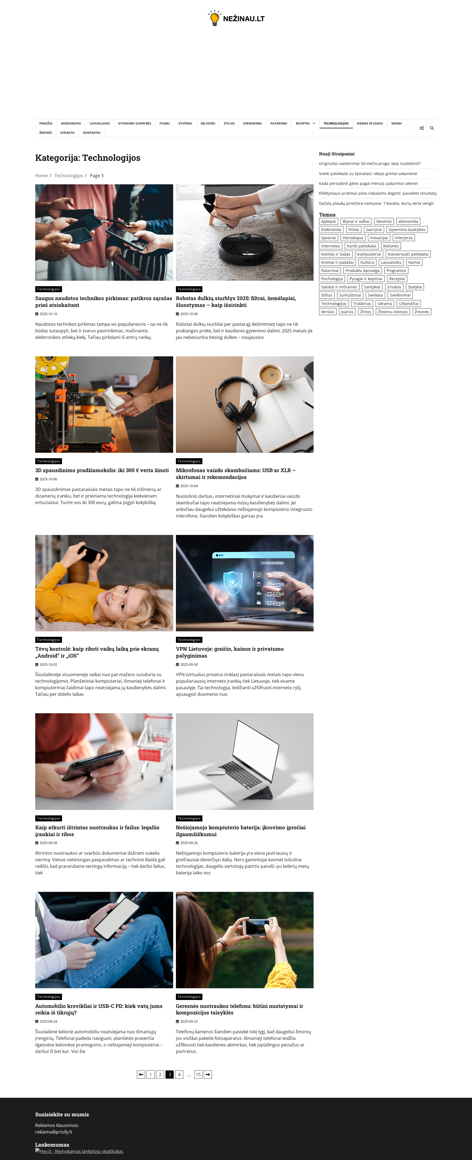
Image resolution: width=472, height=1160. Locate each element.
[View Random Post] (421, 128)
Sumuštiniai (350, 295)
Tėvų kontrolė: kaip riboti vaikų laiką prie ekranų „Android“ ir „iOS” (97, 652)
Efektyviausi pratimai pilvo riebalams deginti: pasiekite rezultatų (378, 193)
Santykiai (372, 286)
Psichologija (332, 278)
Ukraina (385, 303)
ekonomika (408, 221)
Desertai (384, 221)
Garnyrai (374, 229)
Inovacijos (379, 237)
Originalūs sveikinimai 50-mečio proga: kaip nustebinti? (370, 163)
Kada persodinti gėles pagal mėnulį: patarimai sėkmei (368, 183)
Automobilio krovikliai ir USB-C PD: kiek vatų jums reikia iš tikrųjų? (99, 1009)
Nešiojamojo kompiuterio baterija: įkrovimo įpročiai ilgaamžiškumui (241, 831)
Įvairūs (347, 311)
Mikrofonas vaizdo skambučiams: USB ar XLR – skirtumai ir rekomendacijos (236, 473)
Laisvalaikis (100, 123)
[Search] (431, 128)
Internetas (330, 245)
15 (198, 1075)
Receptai (303, 123)
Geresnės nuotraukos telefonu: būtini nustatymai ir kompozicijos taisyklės (239, 1009)
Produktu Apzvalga (363, 270)
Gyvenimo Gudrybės (134, 123)
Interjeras (404, 237)
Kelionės (208, 123)
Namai (396, 123)
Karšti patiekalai (361, 245)
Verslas (327, 311)
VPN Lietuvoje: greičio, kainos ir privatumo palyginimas (230, 652)
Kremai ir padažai (337, 262)
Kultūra (367, 262)
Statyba (415, 286)
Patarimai (278, 123)
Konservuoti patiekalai (408, 254)
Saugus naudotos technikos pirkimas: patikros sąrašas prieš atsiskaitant (103, 301)
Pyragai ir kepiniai (366, 278)
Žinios (365, 311)
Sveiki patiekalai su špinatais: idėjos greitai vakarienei (368, 173)
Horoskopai (71, 123)
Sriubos (394, 286)
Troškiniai (362, 303)
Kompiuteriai (369, 254)
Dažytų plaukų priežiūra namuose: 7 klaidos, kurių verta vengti (376, 203)
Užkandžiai (409, 303)
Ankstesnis (141, 1074)
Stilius (229, 123)
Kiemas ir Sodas (370, 123)
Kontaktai (92, 133)
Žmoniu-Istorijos (393, 311)
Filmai (165, 123)
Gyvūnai (185, 123)
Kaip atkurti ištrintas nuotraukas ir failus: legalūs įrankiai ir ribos (97, 831)
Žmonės (45, 133)
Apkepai (328, 221)
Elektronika (331, 229)
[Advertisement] (236, 78)
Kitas (208, 1074)
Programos (396, 270)
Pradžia (45, 123)
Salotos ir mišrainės (339, 286)
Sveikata (67, 133)
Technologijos (336, 123)
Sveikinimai (252, 123)
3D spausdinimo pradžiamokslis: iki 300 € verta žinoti (102, 470)
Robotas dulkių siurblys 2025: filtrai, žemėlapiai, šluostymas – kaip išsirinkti (236, 301)
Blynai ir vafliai (356, 221)
